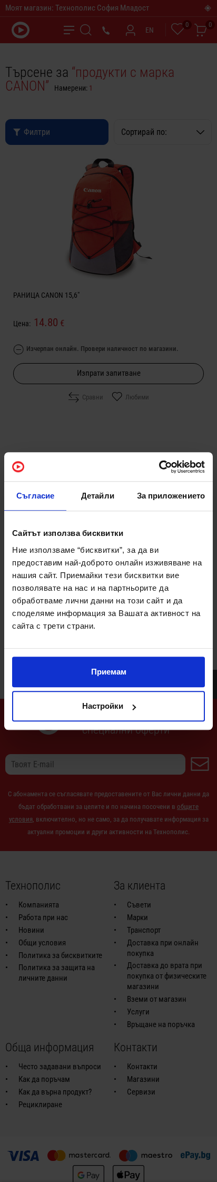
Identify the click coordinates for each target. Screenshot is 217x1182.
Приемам (108, 671)
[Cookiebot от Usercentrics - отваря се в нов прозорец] (159, 467)
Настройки (102, 705)
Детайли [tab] (97, 495)
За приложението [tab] (171, 495)
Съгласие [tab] (35, 495)
